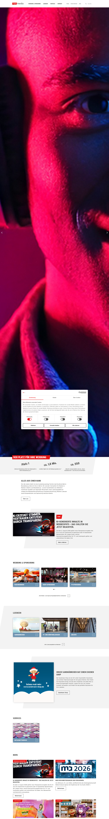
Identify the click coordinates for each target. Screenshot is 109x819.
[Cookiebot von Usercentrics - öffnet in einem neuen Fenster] (79, 393)
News (68, 3)
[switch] (46, 419)
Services (52, 3)
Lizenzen (45, 3)
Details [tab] (54, 397)
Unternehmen (74, 3)
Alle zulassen (75, 425)
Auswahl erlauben (54, 425)
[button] (2, 233)
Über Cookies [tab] (76, 397)
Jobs (80, 3)
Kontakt (60, 3)
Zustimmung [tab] (32, 397)
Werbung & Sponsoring (34, 3)
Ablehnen (33, 425)
